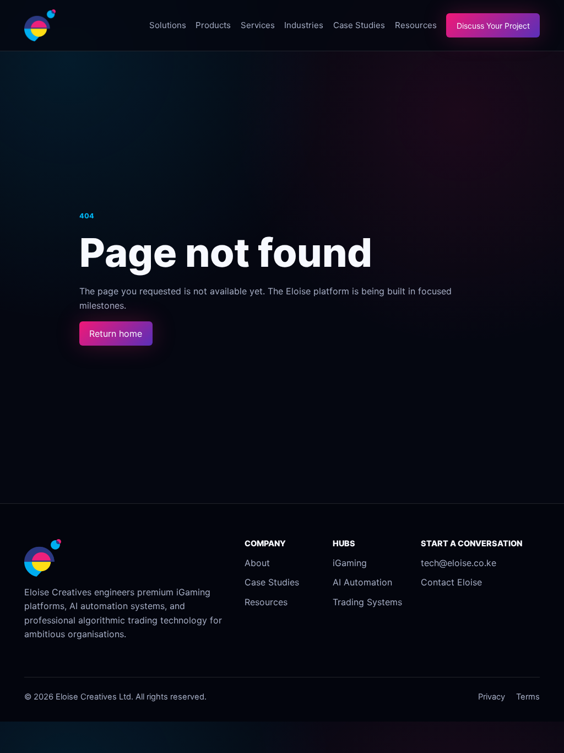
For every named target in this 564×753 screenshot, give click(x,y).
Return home (115, 333)
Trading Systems (367, 601)
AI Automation (362, 582)
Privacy (491, 697)
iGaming (350, 562)
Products (213, 25)
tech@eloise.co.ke (458, 562)
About (257, 562)
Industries (303, 25)
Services (258, 25)
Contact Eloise (451, 582)
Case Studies (359, 25)
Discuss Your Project (493, 25)
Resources (416, 25)
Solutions (167, 25)
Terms (528, 697)
